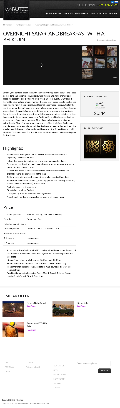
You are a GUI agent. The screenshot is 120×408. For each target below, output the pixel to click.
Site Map (57, 383)
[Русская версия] (116, 2)
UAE (6, 362)
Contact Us (58, 366)
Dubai (7, 372)
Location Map (59, 374)
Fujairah (30, 362)
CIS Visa (56, 388)
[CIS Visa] (112, 2)
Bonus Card (59, 379)
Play (115, 77)
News (55, 370)
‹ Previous (108, 77)
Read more (31, 306)
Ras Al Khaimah (33, 367)
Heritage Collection (106, 40)
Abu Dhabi (9, 367)
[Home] (46, 13)
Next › (110, 77)
